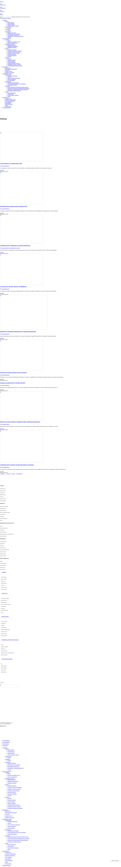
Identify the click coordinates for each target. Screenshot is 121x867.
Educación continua (3, 553)
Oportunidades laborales (3, 518)
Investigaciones (8, 820)
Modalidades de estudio (9, 778)
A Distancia (1, 545)
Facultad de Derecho (12, 792)
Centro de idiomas (2, 547)
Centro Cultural (8, 863)
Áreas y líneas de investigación (14, 824)
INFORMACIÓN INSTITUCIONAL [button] (10, 639)
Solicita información (7, 865)
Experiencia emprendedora (10, 853)
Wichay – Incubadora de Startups (5, 512)
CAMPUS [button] (4, 572)
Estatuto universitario (12, 763)
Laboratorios (7, 835)
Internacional (5, 809)
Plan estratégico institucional (13, 766)
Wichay (9, 849)
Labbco (6, 862)
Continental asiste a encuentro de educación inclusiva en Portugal (17, 464)
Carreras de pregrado (3, 541)
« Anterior (2, 473)
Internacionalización (3, 510)
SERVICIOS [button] (4, 593)
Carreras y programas (7, 771)
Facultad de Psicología (12, 794)
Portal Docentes (6, 743)
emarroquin (3, 165)
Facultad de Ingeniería (12, 785)
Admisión (7, 772)
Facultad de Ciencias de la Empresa (15, 787)
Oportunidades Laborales (15, 248)
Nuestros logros (8, 756)
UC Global (7, 814)
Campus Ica (2, 496)
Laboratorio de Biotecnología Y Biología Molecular (18, 840)
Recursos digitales (11, 828)
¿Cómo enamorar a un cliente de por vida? (11, 163)
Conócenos (5, 747)
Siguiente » (20, 473)
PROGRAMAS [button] (5, 616)
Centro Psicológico (9, 860)
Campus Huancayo (3, 494)
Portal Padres (5, 745)
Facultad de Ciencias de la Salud (14, 789)
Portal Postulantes (6, 740)
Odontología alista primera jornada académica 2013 (13, 206)
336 (9, 473)
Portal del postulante (3, 563)
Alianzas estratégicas (12, 826)
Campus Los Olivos (3, 498)
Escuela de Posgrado (3, 551)
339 (14, 473)
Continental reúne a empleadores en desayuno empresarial (15, 245)
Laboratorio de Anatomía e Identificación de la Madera (18, 838)
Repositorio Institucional (4, 646)
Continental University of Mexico (14, 806)
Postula (9, 773)
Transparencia (3, 648)
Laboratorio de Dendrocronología (14, 841)
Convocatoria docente (4, 650)
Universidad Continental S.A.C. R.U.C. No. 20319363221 (6, 723)
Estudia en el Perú (8, 815)
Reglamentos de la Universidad (14, 764)
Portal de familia (2, 567)
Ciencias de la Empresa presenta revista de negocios (13, 372)
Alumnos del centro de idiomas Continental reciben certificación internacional (20, 421)
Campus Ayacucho (3, 490)
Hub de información (3, 508)
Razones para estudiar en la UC (14, 775)
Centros (6, 843)
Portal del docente (2, 569)
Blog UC (2, 1)
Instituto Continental (3, 555)
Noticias (7, 165)
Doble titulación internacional (11, 812)
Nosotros (7, 748)
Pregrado (7, 784)
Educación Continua (12, 800)
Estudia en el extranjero (9, 817)
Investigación (2, 516)
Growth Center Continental (4, 506)
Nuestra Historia (11, 749)
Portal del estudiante (3, 565)
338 (12, 473)
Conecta (2, 644)
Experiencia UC (6, 851)
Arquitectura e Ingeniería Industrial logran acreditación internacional (18, 331)
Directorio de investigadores (13, 830)
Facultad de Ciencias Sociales (13, 790)
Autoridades (7, 759)
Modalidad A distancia (12, 783)
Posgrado (9, 798)
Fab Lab (1, 520)
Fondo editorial (11, 846)
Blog (1, 663)
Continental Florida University (4, 549)
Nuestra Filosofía (11, 751)
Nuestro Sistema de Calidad (13, 754)
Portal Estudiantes (6, 742)
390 (17, 473)
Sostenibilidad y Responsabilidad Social (15, 768)
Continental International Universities (15, 808)
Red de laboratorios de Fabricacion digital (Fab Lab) (18, 836)
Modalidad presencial (12, 779)
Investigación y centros (7, 819)
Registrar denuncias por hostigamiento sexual (7, 652)
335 (7, 473)
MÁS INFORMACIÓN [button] (7, 659)
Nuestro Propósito (11, 753)
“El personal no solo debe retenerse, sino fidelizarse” (13, 286)
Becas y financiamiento (12, 776)
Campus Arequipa (2, 488)
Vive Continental (2, 514)
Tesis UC (9, 823)
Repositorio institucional (12, 821)
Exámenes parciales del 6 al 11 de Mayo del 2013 (12, 383)
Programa (7, 797)
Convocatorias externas (12, 834)
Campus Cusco (2, 492)
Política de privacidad (3, 536)
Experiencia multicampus (10, 855)
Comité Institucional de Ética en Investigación (17, 832)
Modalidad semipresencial (13, 781)
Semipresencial (2, 543)
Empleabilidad (8, 858)
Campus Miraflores (3, 500)
